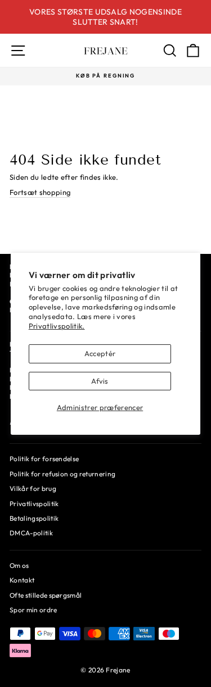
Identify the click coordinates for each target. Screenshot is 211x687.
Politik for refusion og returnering (62, 474)
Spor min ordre (33, 610)
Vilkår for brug (33, 488)
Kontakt (22, 580)
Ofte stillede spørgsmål (46, 595)
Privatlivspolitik (34, 503)
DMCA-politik (31, 533)
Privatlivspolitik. (57, 325)
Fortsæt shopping (40, 192)
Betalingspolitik (34, 518)
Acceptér (100, 353)
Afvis (100, 380)
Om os (19, 565)
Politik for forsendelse (44, 458)
